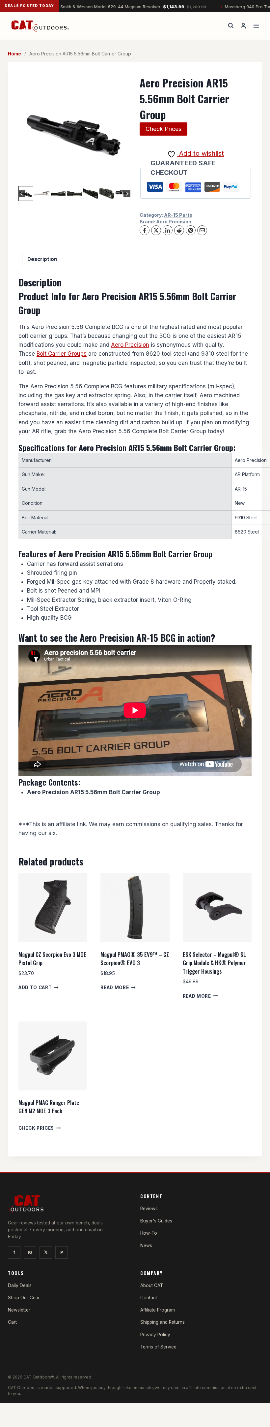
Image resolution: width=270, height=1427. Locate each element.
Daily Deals (20, 1285)
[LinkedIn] (168, 230)
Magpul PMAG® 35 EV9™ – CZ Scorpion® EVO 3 (134, 958)
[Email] (202, 230)
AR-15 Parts (178, 215)
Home (14, 53)
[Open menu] (256, 25)
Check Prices (163, 128)
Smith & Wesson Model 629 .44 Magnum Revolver (111, 6)
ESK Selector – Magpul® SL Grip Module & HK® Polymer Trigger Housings (214, 962)
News (146, 1245)
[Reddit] (179, 230)
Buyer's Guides (156, 1220)
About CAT (151, 1285)
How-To (148, 1233)
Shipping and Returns (162, 1322)
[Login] (243, 26)
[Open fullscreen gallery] (123, 177)
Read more (114, 987)
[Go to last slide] (21, 193)
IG (30, 1252)
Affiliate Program (157, 1310)
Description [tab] (42, 259)
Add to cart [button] (35, 987)
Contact (148, 1297)
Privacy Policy (155, 1334)
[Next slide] (126, 193)
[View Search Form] (231, 26)
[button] (25, 193)
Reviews (149, 1208)
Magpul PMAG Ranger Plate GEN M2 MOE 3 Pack (48, 1106)
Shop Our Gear (24, 1297)
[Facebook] (144, 230)
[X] (156, 230)
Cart (12, 1322)
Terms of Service (158, 1346)
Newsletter (19, 1310)
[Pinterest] (191, 230)
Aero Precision (173, 221)
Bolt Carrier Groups (62, 353)
